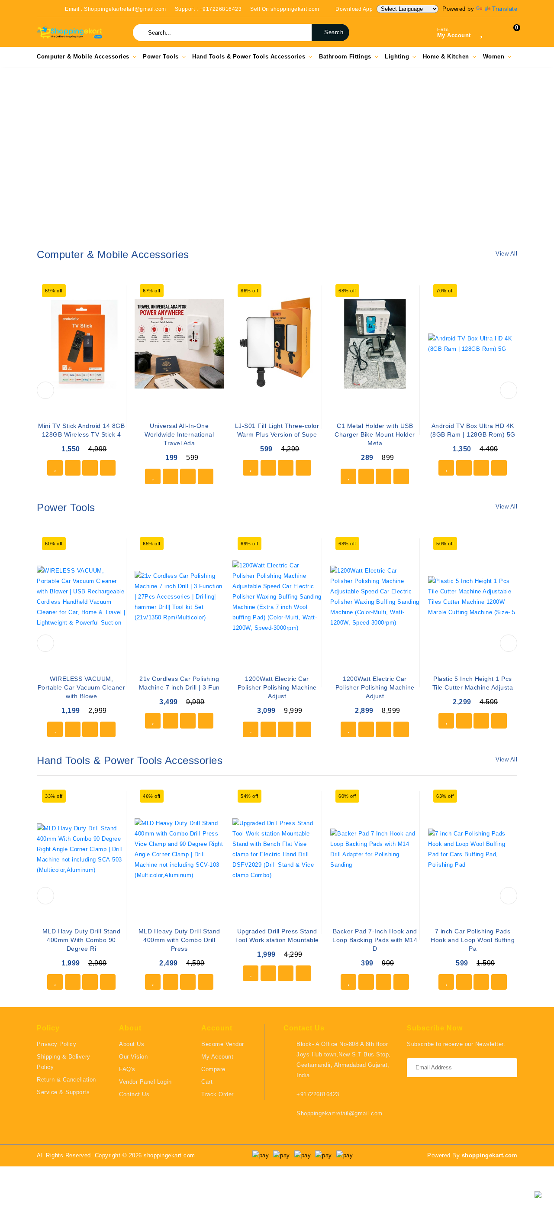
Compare (213, 1069)
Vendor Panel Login (145, 1081)
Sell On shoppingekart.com (284, 9)
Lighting (397, 56)
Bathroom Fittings (345, 56)
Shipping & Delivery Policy (63, 1061)
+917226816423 (317, 1094)
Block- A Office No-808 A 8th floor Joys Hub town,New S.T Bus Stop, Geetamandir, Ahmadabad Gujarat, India (343, 1059)
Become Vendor (222, 1044)
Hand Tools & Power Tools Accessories (248, 56)
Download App (353, 9)
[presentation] (45, 390)
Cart (207, 1081)
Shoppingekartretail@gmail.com (339, 1113)
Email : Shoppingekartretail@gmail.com (115, 9)
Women (494, 56)
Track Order (217, 1094)
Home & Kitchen (446, 56)
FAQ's (127, 1069)
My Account (217, 1056)
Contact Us (134, 1094)
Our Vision (133, 1056)
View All (506, 253)
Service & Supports (63, 1092)
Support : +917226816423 (208, 9)
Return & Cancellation (66, 1079)
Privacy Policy (56, 1044)
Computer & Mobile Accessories (83, 56)
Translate (505, 9)
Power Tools (161, 56)
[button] (8, 158)
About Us (131, 1044)
